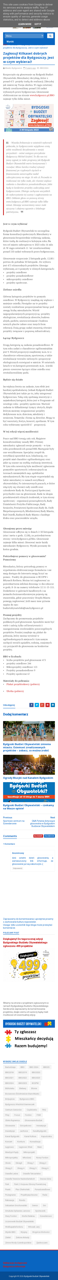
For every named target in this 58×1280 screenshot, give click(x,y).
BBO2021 (9, 1078)
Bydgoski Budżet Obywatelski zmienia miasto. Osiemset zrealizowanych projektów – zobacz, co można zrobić (27, 747)
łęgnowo (9, 1147)
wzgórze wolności (40, 1232)
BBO (22, 1067)
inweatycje (41, 1125)
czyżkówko (32, 1110)
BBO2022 (23, 1078)
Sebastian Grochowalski (16, 1205)
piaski (8, 1189)
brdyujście (10, 1099)
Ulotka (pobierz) (15, 691)
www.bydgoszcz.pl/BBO (42, 95)
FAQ (44, 1110)
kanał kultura (30, 1136)
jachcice (24, 1131)
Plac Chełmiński (23, 1189)
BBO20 (46, 1067)
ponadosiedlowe (42, 1189)
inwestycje (10, 1131)
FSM (39, 1115)
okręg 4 (20, 1168)
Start (5, 44)
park (7, 1184)
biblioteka (9, 1088)
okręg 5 (32, 1168)
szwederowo (46, 1216)
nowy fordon (42, 1157)
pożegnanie (10, 1195)
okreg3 (19, 1163)
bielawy (22, 1088)
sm (44, 1205)
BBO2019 (23, 1072)
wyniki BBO (10, 1232)
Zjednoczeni (41, 1243)
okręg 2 (42, 1163)
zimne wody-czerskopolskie (18, 1243)
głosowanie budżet (33, 1120)
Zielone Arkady (22, 1237)
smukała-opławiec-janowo (17, 1211)
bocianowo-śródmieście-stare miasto (22, 1094)
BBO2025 (23, 1083)
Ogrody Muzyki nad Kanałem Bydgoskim (28, 778)
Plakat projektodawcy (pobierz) (23, 684)
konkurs (21, 1141)
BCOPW (35, 1083)
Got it (37, 24)
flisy (7, 1115)
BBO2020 (36, 1072)
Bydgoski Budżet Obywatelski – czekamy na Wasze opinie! (28, 807)
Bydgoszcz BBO (27, 1099)
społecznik (40, 1211)
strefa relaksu (28, 1216)
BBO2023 (36, 1078)
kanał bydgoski (12, 1136)
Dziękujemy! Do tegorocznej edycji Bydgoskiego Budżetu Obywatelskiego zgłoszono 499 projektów (25, 943)
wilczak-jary (34, 1227)
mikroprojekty (11, 1157)
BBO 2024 (34, 1067)
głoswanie (10, 1125)
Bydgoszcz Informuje (14, 1266)
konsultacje (35, 1141)
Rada (45, 1195)
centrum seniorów (13, 1110)
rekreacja (9, 1200)
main (39, 1147)
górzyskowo (25, 1125)
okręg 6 (44, 1168)
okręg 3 (8, 1168)
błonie (34, 1088)
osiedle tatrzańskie (32, 1173)
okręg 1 (30, 1163)
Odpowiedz (17, 868)
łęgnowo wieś (25, 1147)
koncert (8, 1141)
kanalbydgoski (39, 1131)
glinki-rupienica (12, 1120)
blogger (38, 836)
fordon (28, 1115)
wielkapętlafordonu (14, 1227)
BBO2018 (9, 1072)
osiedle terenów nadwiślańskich (20, 1179)
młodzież (27, 1157)
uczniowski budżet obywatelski (19, 1221)
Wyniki (10, 41)
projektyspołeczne (29, 1195)
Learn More (24, 24)
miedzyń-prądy (11, 1152)
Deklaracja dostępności (15, 1263)
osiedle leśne (11, 1173)
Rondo (22, 1200)
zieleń (8, 1237)
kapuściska (46, 1136)
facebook (49, 836)
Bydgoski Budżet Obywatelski (36, 1276)
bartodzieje (10, 1067)
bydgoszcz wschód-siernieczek (19, 1104)
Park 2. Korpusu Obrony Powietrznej (30, 1184)
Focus (17, 1115)
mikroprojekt (29, 1152)
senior (35, 1205)
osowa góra (45, 1179)
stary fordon (11, 1216)
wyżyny (24, 1232)
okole (8, 1163)
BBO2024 (14, 44)
